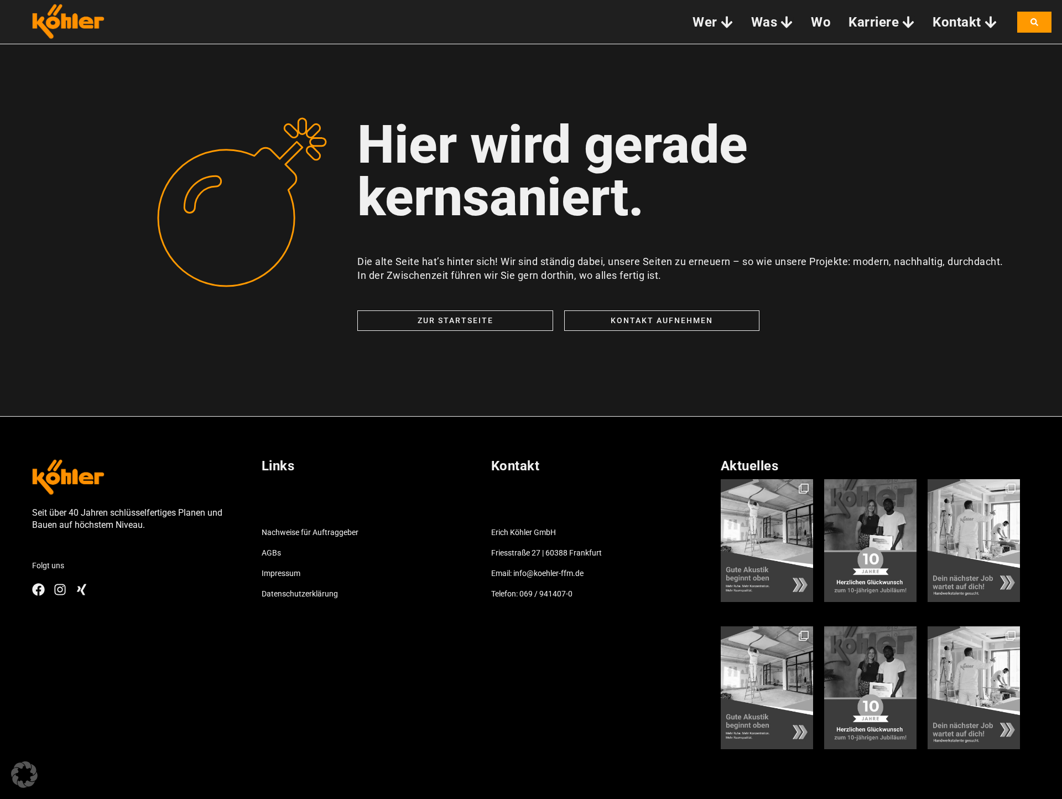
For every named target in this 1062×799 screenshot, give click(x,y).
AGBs (271, 552)
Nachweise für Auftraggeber (310, 532)
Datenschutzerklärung (300, 593)
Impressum (281, 573)
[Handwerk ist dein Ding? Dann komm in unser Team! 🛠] (974, 540)
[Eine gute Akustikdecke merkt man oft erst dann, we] (767, 540)
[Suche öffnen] (1034, 22)
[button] (24, 774)
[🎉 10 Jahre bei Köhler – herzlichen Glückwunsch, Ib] (870, 540)
